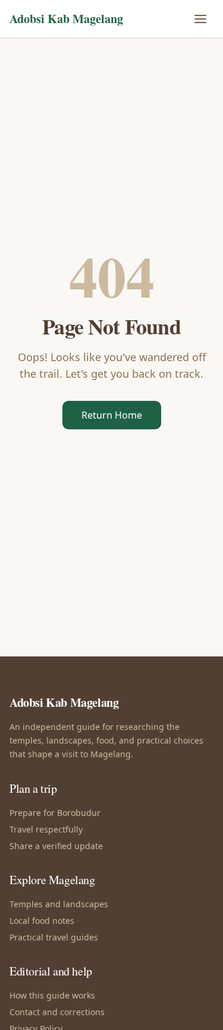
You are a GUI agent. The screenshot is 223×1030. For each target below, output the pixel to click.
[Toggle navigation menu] (200, 19)
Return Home (111, 415)
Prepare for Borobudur (55, 812)
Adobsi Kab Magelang (66, 19)
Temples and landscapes (59, 904)
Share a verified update (56, 846)
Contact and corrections (57, 1012)
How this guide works (52, 995)
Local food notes (42, 920)
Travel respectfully (46, 829)
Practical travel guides (54, 937)
